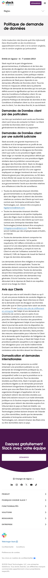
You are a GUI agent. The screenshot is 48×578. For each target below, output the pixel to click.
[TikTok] (36, 485)
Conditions (20, 547)
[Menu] (44, 3)
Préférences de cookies (11, 552)
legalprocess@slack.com (14, 207)
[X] (26, 485)
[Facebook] (22, 485)
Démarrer (35, 3)
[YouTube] (31, 485)
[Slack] (8, 3)
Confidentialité (7, 547)
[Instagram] (17, 485)
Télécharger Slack (8, 542)
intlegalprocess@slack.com (15, 228)
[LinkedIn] (12, 485)
